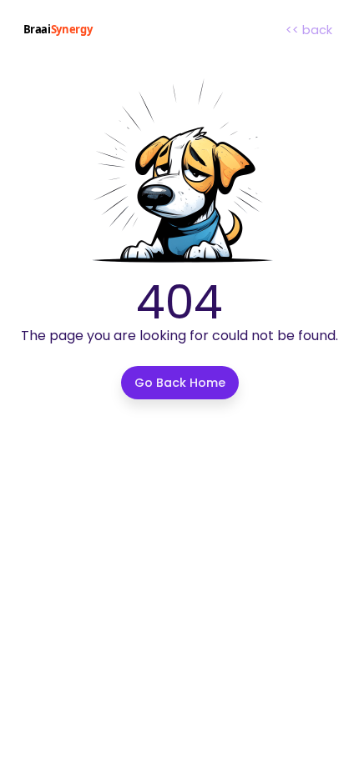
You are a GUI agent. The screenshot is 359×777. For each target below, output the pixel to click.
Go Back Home (179, 382)
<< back (309, 30)
